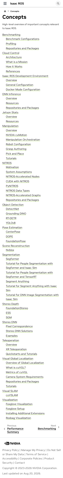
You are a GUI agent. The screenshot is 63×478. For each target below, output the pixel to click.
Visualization (10, 399)
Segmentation (11, 254)
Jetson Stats (10, 112)
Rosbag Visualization (18, 418)
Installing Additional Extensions (25, 413)
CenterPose (13, 231)
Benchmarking (11, 34)
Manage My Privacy (33, 450)
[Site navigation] (5, 3)
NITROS (7, 163)
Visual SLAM (10, 391)
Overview (11, 80)
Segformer (12, 259)
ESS (8, 312)
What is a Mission (17, 61)
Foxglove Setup (15, 408)
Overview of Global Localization (25, 362)
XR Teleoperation (16, 349)
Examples (12, 335)
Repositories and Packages (22, 48)
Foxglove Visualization (19, 404)
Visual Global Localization (17, 358)
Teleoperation (10, 340)
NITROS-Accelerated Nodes (22, 176)
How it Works (14, 66)
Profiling (11, 43)
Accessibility (10, 458)
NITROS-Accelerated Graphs (23, 195)
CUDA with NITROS (17, 181)
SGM (9, 317)
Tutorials (11, 158)
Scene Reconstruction (16, 245)
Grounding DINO (16, 213)
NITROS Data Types (18, 190)
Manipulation (10, 126)
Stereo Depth (10, 304)
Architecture (14, 57)
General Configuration (19, 84)
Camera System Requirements (24, 376)
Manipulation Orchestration (23, 139)
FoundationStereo (17, 308)
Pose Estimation (12, 227)
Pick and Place (15, 153)
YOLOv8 (11, 222)
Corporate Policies (31, 458)
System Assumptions (19, 171)
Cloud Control (10, 53)
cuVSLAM (12, 395)
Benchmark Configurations (22, 39)
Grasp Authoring (16, 149)
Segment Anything (17, 281)
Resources (12, 103)
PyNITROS (12, 186)
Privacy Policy (10, 450)
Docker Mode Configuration (23, 89)
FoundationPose (16, 241)
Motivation (12, 167)
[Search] (58, 3)
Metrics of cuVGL (17, 372)
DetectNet (12, 209)
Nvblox (10, 250)
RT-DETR (11, 218)
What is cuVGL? (16, 367)
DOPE (9, 236)
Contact (20, 462)
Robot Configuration (18, 144)
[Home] (5, 11)
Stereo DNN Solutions (19, 331)
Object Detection (13, 204)
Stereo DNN (9, 322)
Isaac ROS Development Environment (25, 76)
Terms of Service (36, 454)
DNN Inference (11, 94)
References (13, 71)
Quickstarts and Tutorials (21, 354)
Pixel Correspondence (19, 326)
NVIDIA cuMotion (16, 135)
